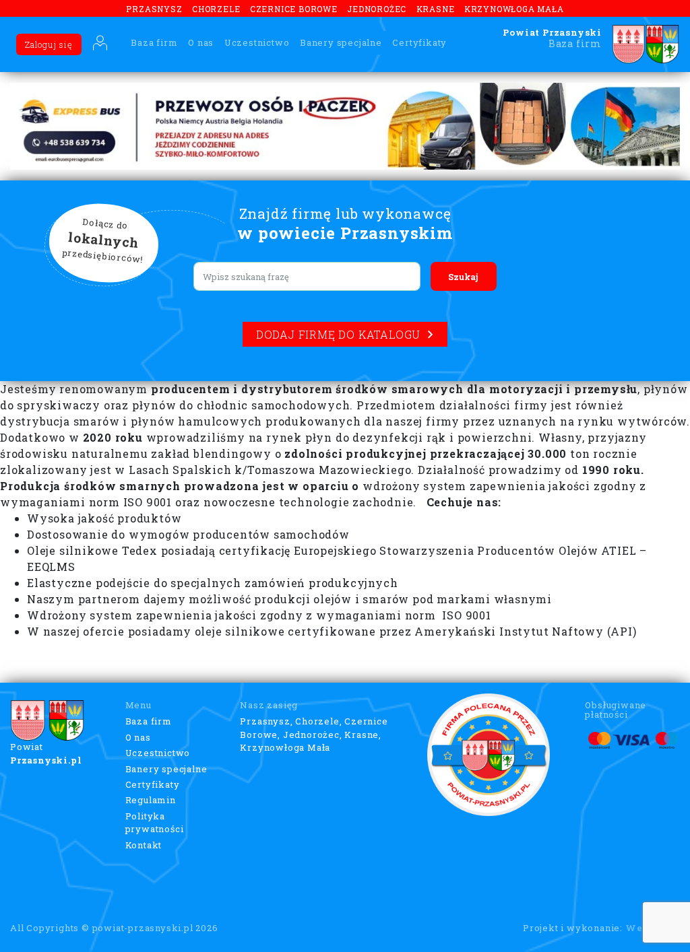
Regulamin (150, 800)
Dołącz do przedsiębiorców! (103, 241)
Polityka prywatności (154, 823)
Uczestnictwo (257, 42)
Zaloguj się (49, 44)
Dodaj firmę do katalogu (338, 334)
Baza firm (154, 42)
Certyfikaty (419, 42)
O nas (201, 42)
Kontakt (143, 845)
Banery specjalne (341, 42)
